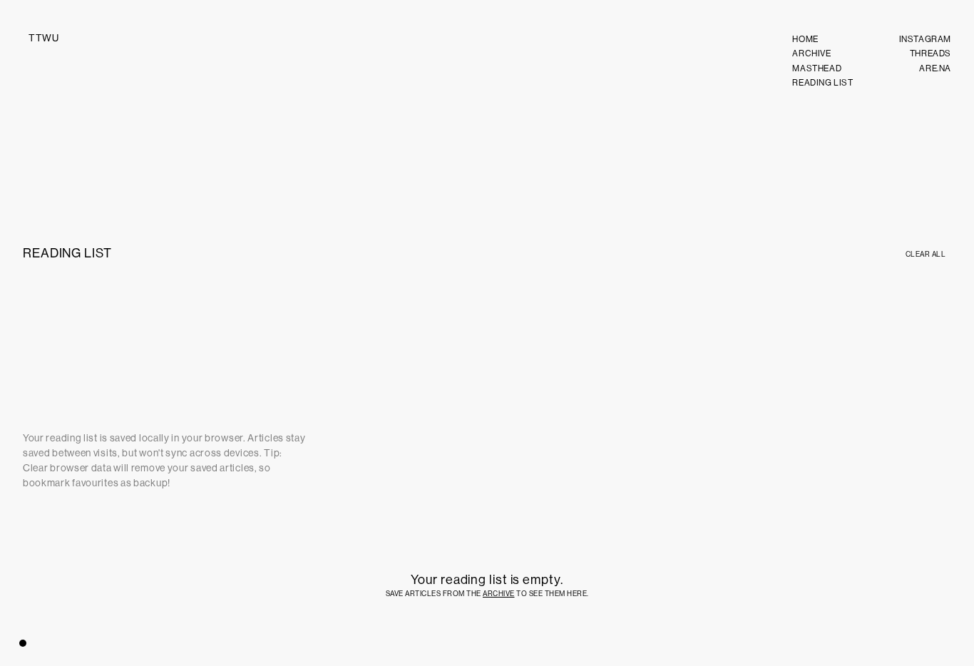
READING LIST (822, 83)
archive (499, 594)
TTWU (43, 37)
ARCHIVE (811, 53)
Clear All (926, 254)
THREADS (930, 53)
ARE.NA (935, 68)
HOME (805, 39)
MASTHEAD (816, 68)
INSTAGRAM (925, 39)
